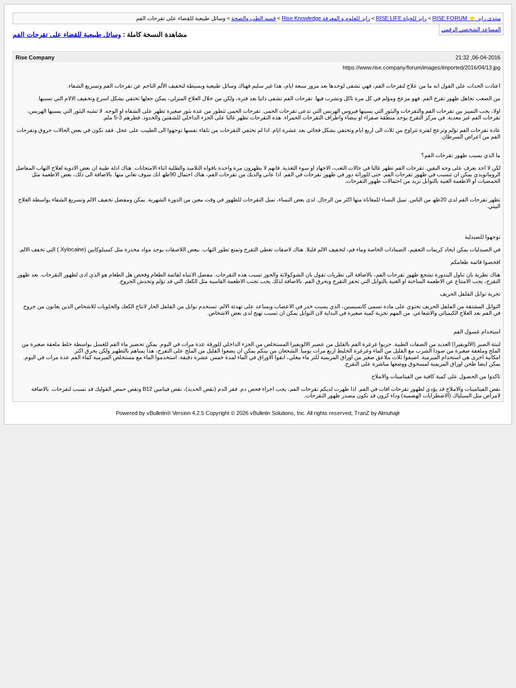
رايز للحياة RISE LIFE (401, 18)
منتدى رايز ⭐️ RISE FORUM (466, 18)
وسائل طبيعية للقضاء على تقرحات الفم (67, 34)
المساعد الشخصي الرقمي (471, 29)
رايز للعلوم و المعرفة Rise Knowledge (326, 18)
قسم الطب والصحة (253, 18)
